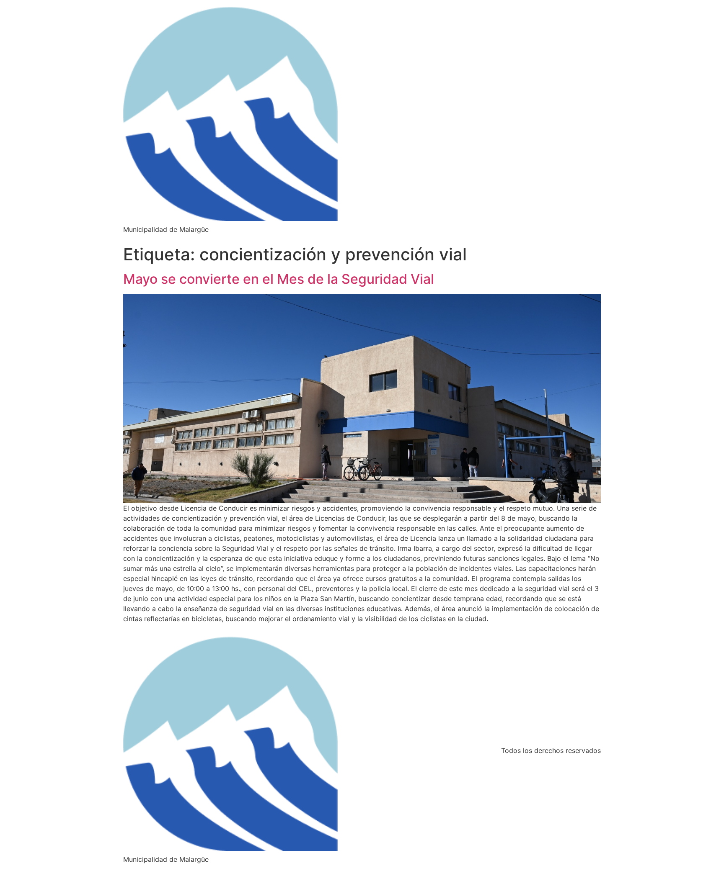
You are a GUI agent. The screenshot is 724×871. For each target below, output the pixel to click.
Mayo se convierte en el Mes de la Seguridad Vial (278, 279)
